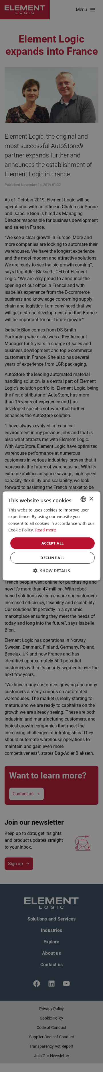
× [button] (91, 499)
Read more (45, 529)
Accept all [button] (52, 543)
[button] (51, 570)
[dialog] (51, 536)
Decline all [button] (52, 557)
